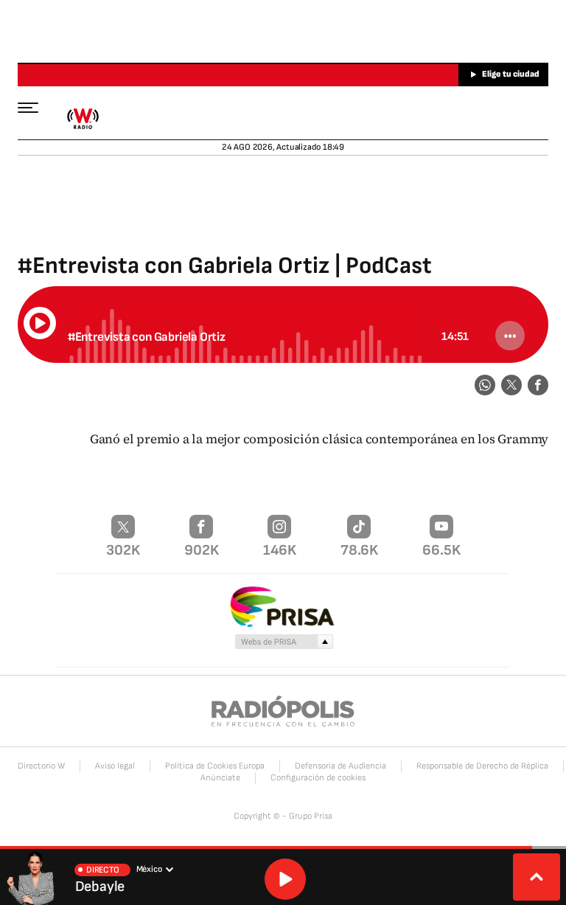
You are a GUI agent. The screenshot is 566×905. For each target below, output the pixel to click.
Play (285, 879)
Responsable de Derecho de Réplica (482, 765)
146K (279, 550)
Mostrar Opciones (510, 335)
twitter (511, 385)
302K (123, 550)
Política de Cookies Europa (215, 765)
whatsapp (485, 385)
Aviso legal (115, 765)
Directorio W (41, 765)
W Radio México (82, 118)
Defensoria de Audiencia (340, 765)
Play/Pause (40, 323)
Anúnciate (220, 777)
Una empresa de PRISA (283, 606)
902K (201, 550)
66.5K (441, 550)
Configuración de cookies (318, 777)
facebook (538, 385)
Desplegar (536, 877)
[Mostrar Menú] (35, 107)
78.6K (359, 550)
